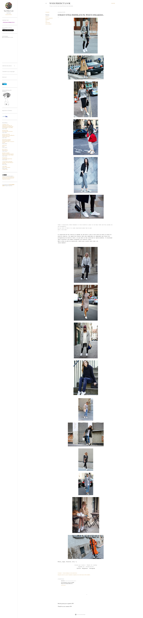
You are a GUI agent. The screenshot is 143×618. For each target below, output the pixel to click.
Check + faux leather (6, 167)
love (46, 21)
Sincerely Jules (5, 130)
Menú (3, 146)
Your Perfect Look (59, 3)
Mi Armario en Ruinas (6, 139)
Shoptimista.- (4, 157)
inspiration (47, 19)
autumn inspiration (49, 18)
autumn (47, 16)
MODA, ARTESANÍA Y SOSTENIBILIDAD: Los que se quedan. (8, 141)
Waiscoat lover (5, 150)
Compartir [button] (47, 12)
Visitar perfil (8, 14)
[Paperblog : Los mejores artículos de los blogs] (5, 117)
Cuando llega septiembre (7, 158)
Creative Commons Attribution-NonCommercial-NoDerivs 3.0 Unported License (8, 178)
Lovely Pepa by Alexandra (7, 161)
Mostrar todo (5, 169)
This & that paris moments (7, 131)
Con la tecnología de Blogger (81, 614)
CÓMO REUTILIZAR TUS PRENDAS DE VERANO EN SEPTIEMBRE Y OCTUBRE (7, 126)
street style (47, 22)
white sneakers (48, 23)
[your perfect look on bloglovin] (6, 104)
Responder (63, 585)
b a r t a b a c (4, 149)
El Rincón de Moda (6, 134)
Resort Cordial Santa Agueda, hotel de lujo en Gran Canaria (8, 154)
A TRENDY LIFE (5, 124)
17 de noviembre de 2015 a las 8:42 (70, 580)
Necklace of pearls (5, 152)
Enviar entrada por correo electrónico (70, 573)
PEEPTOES (4, 145)
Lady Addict (4, 166)
